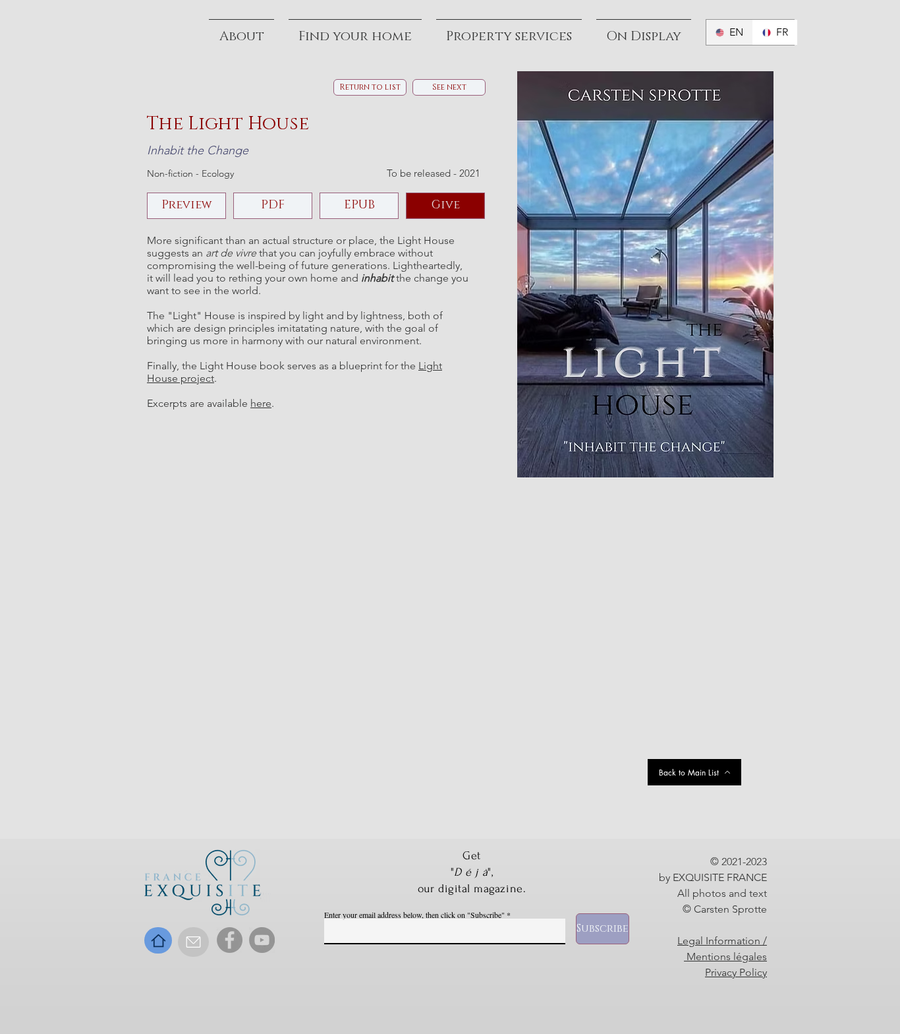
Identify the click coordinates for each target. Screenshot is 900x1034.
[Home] (158, 940)
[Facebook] (229, 940)
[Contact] (193, 942)
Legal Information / (722, 940)
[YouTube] (262, 940)
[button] (643, 30)
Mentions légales (725, 956)
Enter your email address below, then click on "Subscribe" (414, 915)
